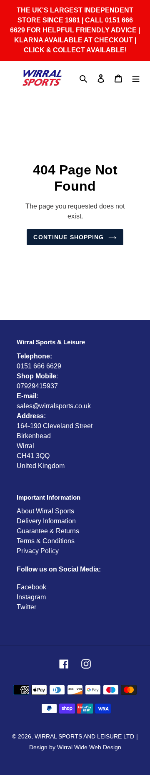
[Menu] (136, 78)
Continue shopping (68, 237)
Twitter (26, 607)
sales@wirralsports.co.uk (54, 406)
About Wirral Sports (45, 511)
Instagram (31, 597)
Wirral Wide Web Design (89, 747)
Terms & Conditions (46, 540)
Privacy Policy (38, 550)
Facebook (31, 587)
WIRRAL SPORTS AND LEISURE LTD (84, 736)
